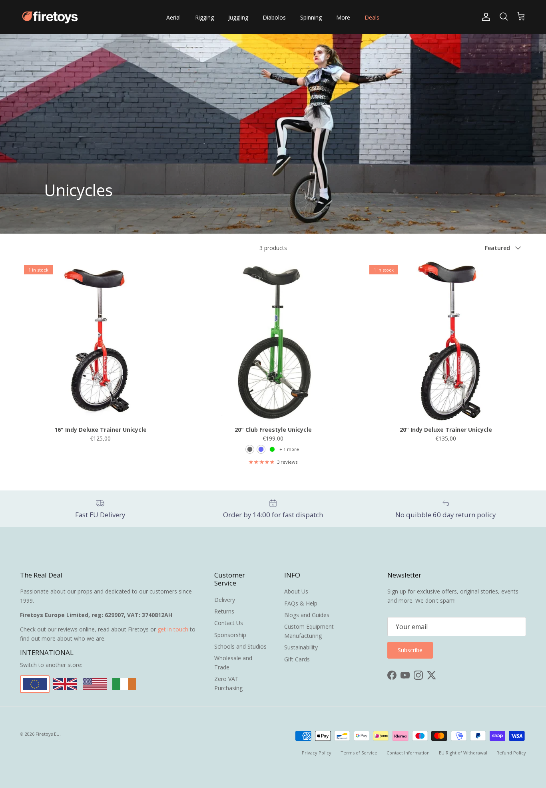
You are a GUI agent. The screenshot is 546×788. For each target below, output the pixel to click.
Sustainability (301, 647)
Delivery (224, 599)
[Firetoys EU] (50, 17)
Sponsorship (230, 635)
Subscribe (410, 650)
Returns (224, 611)
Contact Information (408, 753)
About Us (296, 591)
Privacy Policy (316, 753)
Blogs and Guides (306, 615)
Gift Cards (297, 659)
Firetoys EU (48, 734)
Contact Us (228, 623)
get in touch (172, 629)
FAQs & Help (300, 603)
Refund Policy (511, 753)
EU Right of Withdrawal (463, 753)
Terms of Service (359, 753)
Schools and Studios (240, 646)
